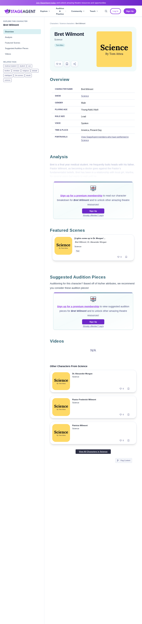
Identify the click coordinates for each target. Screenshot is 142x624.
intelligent (8, 75)
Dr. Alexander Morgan (96, 242)
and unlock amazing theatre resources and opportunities (71, 3)
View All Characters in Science (93, 451)
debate (34, 71)
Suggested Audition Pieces (16, 48)
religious (25, 71)
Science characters (67, 24)
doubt (28, 75)
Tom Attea (59, 45)
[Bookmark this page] (67, 64)
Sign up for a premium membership (81, 195)
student (22, 66)
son (29, 66)
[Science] (114, 49)
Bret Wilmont (80, 242)
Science (58, 39)
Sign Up (93, 211)
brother (7, 71)
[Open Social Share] (74, 64)
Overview (9, 31)
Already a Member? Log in (93, 215)
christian (16, 71)
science (7, 80)
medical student (11, 66)
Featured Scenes (12, 43)
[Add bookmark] (126, 257)
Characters (54, 24)
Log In (115, 11)
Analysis (8, 37)
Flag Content (125, 460)
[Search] (106, 11)
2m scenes (19, 75)
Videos (8, 54)
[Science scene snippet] (63, 247)
